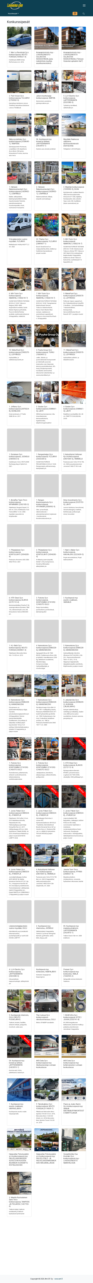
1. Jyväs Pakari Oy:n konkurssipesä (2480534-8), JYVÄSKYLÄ (19, 813)
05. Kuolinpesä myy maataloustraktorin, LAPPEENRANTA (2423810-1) (71, 929)
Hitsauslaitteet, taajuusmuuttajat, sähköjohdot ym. (19, 981)
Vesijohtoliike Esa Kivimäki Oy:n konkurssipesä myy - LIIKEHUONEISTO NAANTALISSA (71, 1158)
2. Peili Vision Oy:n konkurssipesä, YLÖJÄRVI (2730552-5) (19, 98)
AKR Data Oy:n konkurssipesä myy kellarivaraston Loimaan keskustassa (72, 1064)
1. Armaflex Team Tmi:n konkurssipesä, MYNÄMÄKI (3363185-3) (19, 502)
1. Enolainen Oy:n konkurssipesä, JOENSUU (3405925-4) (19, 456)
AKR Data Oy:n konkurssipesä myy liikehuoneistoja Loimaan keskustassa (46, 1064)
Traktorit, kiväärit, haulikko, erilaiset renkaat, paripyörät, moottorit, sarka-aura (18, 1025)
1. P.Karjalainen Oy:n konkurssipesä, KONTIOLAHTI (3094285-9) (19, 553)
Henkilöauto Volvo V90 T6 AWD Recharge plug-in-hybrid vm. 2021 (19, 464)
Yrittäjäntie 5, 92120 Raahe (71, 149)
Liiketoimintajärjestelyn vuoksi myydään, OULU (18, 927)
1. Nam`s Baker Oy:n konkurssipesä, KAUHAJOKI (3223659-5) (73, 552)
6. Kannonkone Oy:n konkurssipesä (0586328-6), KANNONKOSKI (19, 702)
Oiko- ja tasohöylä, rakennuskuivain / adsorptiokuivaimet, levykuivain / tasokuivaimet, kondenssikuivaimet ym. (46, 514)
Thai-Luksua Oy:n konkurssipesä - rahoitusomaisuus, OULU (46, 1017)
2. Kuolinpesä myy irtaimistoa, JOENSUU (44, 927)
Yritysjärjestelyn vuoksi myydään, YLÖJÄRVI (18, 240)
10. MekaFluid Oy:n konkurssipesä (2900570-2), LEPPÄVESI (19, 352)
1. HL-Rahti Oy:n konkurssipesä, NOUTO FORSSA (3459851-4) (18, 647)
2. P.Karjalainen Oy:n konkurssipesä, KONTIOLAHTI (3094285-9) (46, 553)
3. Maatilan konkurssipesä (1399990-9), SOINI (73, 188)
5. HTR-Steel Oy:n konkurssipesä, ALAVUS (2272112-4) (72, 765)
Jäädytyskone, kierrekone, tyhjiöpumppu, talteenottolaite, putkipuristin (46, 775)
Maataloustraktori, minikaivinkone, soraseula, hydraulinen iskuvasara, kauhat (73, 879)
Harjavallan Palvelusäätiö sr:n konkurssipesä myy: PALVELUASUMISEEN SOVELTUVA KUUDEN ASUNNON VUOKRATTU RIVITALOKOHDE (19, 1159)
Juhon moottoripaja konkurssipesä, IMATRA (45, 97)
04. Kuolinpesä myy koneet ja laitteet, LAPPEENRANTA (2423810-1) (16, 1064)
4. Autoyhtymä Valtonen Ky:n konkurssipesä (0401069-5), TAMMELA (45, 871)
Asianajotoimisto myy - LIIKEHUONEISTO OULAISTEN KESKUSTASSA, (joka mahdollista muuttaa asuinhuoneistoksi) (45, 57)
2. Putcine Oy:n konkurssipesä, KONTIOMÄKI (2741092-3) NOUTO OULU (46, 766)
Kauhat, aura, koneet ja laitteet (46, 149)
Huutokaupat (12, 13)
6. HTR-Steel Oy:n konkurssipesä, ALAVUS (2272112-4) (18, 600)
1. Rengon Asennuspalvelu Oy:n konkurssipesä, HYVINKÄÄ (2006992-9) (45, 503)
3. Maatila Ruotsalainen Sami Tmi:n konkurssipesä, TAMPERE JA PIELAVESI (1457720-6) (19, 1201)
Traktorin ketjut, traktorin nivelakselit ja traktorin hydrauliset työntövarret (16, 1211)
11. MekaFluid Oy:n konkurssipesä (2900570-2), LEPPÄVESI (73, 352)
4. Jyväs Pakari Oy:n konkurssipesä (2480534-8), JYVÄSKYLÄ (19, 871)
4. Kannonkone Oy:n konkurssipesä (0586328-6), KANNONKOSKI (46, 647)
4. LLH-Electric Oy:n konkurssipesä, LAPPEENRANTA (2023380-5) (16, 972)
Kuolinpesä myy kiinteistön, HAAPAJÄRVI (46, 970)
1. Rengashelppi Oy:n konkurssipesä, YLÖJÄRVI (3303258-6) (46, 456)
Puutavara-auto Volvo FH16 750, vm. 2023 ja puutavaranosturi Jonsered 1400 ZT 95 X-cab (73, 464)
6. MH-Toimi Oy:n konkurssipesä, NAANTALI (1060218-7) (18, 295)
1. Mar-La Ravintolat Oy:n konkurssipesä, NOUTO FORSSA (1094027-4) (19, 54)
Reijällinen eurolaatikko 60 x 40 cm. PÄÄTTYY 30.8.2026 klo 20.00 (73, 416)
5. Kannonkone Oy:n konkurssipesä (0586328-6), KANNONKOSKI (73, 647)
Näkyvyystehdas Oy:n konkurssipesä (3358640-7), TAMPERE (19, 141)
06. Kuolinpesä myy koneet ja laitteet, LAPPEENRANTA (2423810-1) (44, 142)
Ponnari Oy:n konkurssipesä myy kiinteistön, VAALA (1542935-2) (71, 972)
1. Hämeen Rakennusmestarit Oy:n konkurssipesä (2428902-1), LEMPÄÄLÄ (19, 190)
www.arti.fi (58, 1279)
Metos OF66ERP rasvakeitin (45, 1022)
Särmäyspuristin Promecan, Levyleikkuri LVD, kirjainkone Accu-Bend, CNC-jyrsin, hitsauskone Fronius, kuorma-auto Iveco (18, 151)
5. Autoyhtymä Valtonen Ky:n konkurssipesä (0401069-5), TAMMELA (73, 456)
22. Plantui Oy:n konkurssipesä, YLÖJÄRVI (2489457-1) (46, 241)
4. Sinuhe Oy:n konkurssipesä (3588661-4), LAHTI (73, 409)
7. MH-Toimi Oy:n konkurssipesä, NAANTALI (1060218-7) (45, 295)
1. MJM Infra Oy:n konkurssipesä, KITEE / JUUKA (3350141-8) (72, 1017)
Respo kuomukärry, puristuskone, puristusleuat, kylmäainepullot (45, 610)
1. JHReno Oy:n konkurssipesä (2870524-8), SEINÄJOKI (19, 409)
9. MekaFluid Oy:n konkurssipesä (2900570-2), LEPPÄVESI (73, 295)
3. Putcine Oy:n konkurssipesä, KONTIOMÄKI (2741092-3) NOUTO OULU (46, 601)
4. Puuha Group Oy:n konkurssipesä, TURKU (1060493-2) (45, 352)
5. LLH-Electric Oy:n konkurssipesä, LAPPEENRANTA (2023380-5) (71, 99)
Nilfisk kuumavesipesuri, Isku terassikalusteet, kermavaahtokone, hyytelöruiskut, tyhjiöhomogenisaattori (45, 418)
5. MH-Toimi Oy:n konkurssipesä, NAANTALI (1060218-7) (72, 241)
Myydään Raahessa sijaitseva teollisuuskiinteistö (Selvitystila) (71, 142)
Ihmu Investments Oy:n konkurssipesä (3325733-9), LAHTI (73, 502)
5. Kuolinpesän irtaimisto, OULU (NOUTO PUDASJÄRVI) (19, 1017)
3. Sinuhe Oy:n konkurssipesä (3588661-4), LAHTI (46, 409)
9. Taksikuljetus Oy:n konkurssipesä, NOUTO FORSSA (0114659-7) (45, 1106)
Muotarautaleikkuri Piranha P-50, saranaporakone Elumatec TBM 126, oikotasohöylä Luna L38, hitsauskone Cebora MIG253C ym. (19, 609)
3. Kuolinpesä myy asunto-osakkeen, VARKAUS (70, 600)
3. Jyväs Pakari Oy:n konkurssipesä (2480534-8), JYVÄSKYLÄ (73, 813)
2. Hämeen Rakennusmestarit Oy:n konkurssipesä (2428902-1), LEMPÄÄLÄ (46, 190)
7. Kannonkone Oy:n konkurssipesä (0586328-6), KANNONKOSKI (46, 702)
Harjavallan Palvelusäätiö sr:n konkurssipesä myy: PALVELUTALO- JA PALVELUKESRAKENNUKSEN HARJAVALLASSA (46, 1158)
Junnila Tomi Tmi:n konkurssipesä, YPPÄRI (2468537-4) (72, 871)
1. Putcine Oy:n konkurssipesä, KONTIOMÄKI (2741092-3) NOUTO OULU (19, 766)
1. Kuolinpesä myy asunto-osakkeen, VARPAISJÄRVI (16, 1106)
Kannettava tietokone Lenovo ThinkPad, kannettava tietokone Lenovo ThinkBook (19, 105)
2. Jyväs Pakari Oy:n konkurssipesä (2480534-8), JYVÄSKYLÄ (46, 813)
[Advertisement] (46, 1250)
